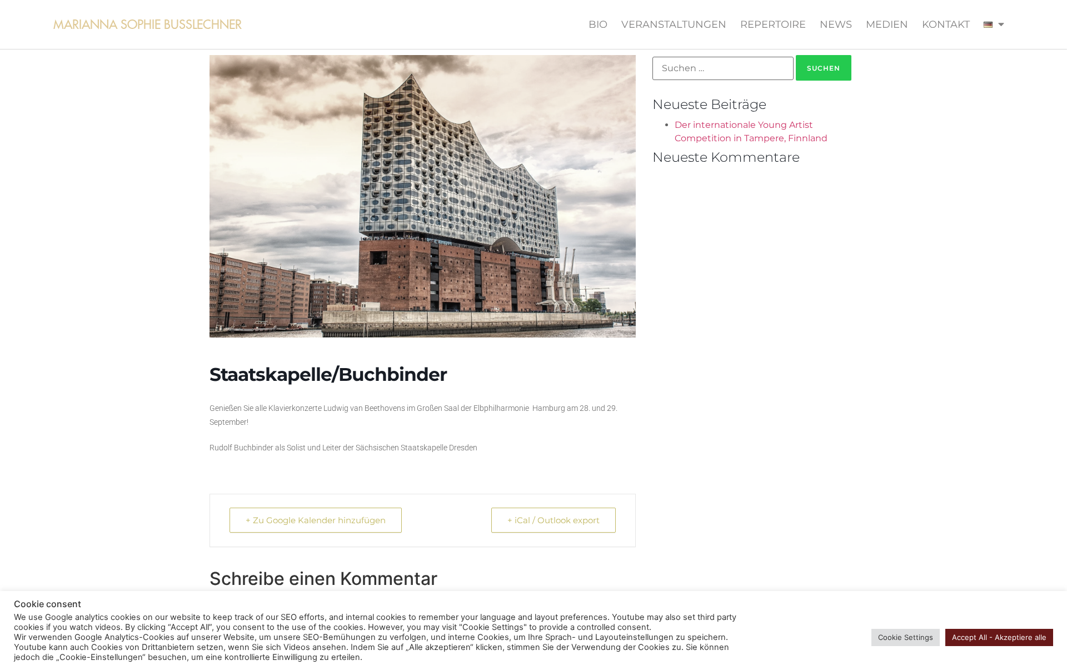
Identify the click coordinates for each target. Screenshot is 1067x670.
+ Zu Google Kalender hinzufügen (316, 520)
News (836, 24)
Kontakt (946, 24)
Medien (887, 24)
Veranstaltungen (673, 24)
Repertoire (773, 24)
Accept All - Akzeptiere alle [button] (999, 637)
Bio (598, 24)
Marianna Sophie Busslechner (147, 24)
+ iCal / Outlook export (553, 520)
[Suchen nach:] (723, 68)
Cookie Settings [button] (905, 637)
